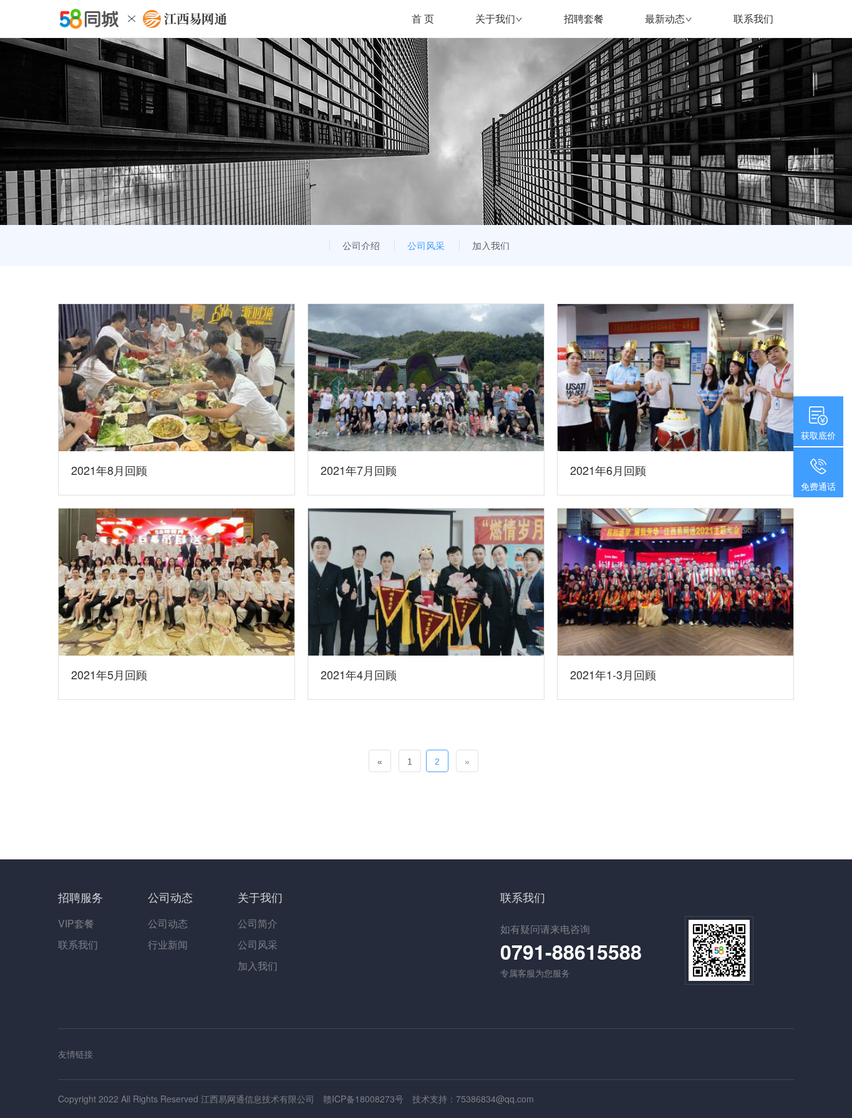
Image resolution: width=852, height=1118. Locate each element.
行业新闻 (168, 944)
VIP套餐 (76, 923)
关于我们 (495, 18)
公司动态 (168, 923)
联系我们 (753, 18)
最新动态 (665, 18)
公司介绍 (361, 245)
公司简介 (258, 923)
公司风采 (426, 245)
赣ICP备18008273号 (363, 1098)
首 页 (423, 18)
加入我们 (491, 245)
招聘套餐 (584, 18)
